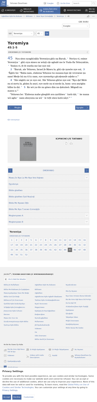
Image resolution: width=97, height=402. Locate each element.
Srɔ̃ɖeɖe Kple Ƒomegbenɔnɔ (14, 307)
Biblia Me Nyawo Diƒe (19, 203)
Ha (36, 332)
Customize (29, 397)
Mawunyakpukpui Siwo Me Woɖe (16, 293)
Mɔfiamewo (39, 321)
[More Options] (93, 16)
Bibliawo (29, 16)
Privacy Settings (9, 390)
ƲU (10, 33)
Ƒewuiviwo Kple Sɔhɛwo (13, 311)
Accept (6, 397)
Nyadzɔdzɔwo (71, 285)
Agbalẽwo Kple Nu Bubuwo (11, 16)
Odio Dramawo (40, 336)
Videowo (38, 328)
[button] (27, 10)
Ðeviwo (7, 314)
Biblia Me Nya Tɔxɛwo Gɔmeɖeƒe (24, 209)
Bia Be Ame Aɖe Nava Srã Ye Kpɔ (78, 299)
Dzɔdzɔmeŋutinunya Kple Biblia (16, 321)
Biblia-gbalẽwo (15, 190)
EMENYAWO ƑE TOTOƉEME (20, 236)
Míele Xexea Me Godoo (74, 328)
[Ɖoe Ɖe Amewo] (88, 16)
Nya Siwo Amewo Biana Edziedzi (78, 296)
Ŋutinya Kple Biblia (11, 325)
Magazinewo (39, 307)
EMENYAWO (48, 170)
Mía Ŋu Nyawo (71, 291)
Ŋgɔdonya (13, 184)
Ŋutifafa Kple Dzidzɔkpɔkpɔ (14, 304)
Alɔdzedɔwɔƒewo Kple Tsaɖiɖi (77, 306)
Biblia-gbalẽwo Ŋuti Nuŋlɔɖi (21, 197)
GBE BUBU (83, 22)
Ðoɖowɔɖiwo (40, 314)
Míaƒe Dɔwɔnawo (72, 321)
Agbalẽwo (38, 293)
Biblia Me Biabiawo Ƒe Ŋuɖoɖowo (16, 289)
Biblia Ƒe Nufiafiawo (11, 285)
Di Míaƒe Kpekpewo (35, 350)
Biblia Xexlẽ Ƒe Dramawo (44, 339)
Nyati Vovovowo (41, 304)
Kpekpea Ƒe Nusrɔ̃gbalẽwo (45, 311)
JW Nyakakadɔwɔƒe (42, 325)
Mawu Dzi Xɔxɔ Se (11, 318)
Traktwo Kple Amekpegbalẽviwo (47, 300)
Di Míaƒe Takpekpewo (58, 350)
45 (11, 58)
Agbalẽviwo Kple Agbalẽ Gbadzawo (48, 296)
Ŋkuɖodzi (69, 313)
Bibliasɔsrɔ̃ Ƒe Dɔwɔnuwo (13, 300)
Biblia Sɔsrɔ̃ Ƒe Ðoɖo (11, 296)
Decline (16, 397)
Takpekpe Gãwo (72, 317)
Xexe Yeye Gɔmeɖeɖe (44, 16)
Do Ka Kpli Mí (71, 303)
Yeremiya (60, 16)
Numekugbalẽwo (41, 318)
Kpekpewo (70, 310)
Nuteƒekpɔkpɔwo (72, 324)
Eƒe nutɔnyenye (14, 120)
